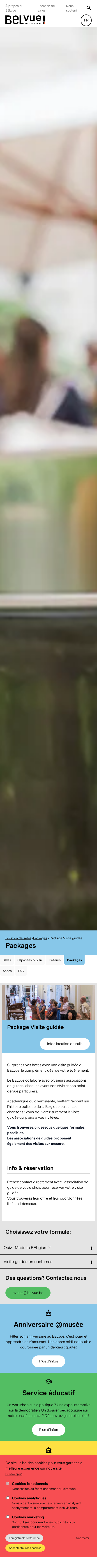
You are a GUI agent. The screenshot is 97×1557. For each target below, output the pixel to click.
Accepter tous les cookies (25, 1548)
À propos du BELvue (14, 8)
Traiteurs (54, 966)
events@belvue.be (28, 1299)
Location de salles (46, 8)
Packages (40, 944)
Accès (7, 977)
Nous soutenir (72, 8)
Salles (7, 966)
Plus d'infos (48, 1367)
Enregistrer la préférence (24, 1538)
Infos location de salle (65, 1050)
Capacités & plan (29, 966)
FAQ (21, 977)
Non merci (82, 1538)
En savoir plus (13, 1474)
